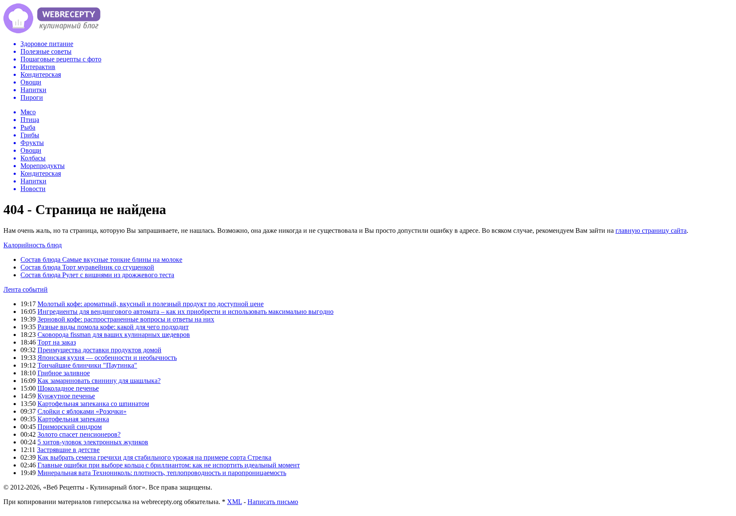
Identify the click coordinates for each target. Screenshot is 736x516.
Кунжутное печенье (66, 396)
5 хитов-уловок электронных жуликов (92, 442)
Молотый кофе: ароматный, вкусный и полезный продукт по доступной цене (150, 303)
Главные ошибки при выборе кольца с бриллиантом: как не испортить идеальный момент (168, 465)
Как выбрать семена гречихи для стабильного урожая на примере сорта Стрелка (154, 457)
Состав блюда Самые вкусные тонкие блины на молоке (101, 259)
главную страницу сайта (651, 230)
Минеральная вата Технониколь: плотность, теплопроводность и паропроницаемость (161, 472)
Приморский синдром (69, 426)
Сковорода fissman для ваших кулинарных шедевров (113, 334)
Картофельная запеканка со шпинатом (93, 403)
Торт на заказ (56, 342)
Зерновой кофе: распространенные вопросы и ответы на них (125, 319)
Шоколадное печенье (68, 388)
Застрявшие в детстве (68, 449)
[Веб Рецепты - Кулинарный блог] (52, 31)
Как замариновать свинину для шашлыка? (99, 380)
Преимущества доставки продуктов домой (99, 350)
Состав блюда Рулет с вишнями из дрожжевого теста (97, 274)
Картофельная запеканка (73, 419)
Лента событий (25, 289)
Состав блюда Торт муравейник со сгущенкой (87, 267)
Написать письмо (272, 501)
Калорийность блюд (32, 245)
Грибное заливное (63, 373)
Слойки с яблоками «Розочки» (81, 411)
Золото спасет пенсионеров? (79, 434)
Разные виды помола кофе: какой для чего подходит (113, 326)
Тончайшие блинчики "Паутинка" (87, 365)
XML (234, 501)
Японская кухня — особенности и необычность (107, 357)
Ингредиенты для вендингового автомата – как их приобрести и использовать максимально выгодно (185, 311)
